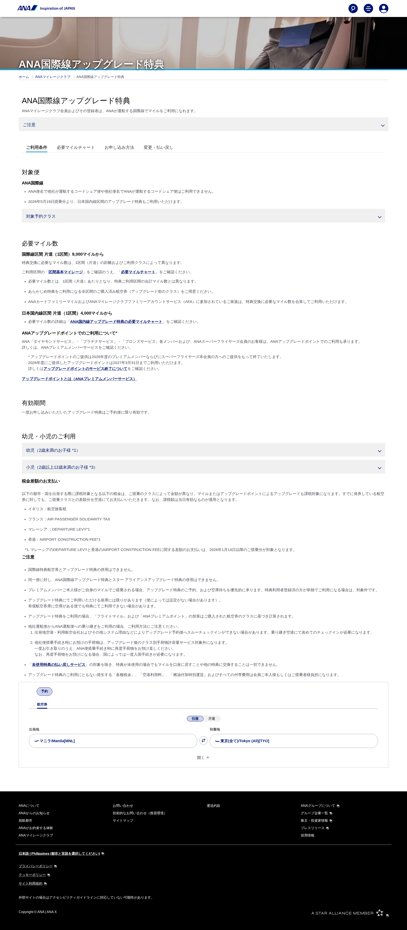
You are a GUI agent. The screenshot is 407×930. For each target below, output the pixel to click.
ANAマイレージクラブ (53, 77)
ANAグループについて (318, 805)
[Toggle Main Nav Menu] (368, 8)
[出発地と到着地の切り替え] (203, 740)
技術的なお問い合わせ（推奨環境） (140, 813)
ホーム (24, 77)
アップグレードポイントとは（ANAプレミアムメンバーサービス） (79, 379)
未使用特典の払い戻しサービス (58, 664)
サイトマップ (123, 820)
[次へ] (56, 692)
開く (201, 758)
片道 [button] (211, 718)
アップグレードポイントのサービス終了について (85, 369)
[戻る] (33, 692)
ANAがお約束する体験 (36, 828)
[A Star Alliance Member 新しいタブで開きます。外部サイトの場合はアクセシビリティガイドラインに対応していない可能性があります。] (351, 915)
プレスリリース (313, 828)
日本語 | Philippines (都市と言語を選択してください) (59, 853)
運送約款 (213, 805)
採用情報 (307, 835)
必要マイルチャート (138, 272)
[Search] (353, 8)
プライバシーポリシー (36, 866)
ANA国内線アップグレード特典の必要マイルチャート (116, 321)
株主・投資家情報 (314, 820)
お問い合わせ (123, 805)
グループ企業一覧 (314, 813)
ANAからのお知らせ (34, 813)
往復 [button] (195, 718)
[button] (203, 124)
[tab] (36, 147)
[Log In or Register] (383, 8)
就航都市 (25, 820)
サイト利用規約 (30, 883)
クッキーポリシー (32, 875)
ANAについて (29, 805)
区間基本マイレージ (66, 272)
